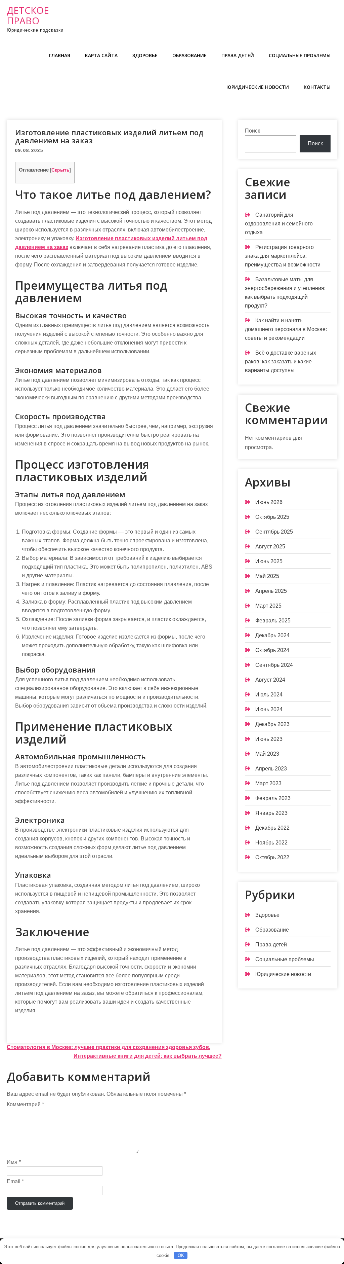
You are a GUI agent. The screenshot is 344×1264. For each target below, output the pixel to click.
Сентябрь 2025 (274, 532)
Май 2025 (267, 576)
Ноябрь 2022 (271, 842)
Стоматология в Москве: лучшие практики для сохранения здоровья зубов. (108, 1047)
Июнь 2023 (269, 739)
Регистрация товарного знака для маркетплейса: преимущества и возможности (282, 255)
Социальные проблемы (300, 55)
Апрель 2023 (271, 768)
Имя (14, 1162)
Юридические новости (257, 87)
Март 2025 (268, 606)
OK (181, 1255)
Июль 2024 (269, 694)
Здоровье (145, 55)
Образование (189, 55)
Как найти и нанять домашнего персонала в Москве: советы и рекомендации (286, 329)
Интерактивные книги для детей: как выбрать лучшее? (148, 1056)
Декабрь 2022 (272, 828)
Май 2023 (267, 754)
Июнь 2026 (269, 502)
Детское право (28, 15)
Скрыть (60, 170)
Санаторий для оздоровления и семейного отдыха (279, 223)
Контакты (317, 87)
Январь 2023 (271, 813)
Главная (59, 55)
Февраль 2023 (273, 798)
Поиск (252, 131)
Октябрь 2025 (272, 517)
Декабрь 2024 (272, 635)
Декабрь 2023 (272, 724)
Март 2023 (268, 783)
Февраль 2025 (273, 620)
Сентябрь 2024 (274, 665)
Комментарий (25, 1104)
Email (15, 1181)
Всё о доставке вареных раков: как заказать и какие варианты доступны (280, 361)
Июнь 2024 (269, 709)
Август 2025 (270, 546)
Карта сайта (101, 55)
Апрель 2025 (271, 591)
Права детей (237, 55)
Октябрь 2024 (272, 650)
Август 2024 (270, 680)
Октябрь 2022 (272, 857)
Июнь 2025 (269, 561)
